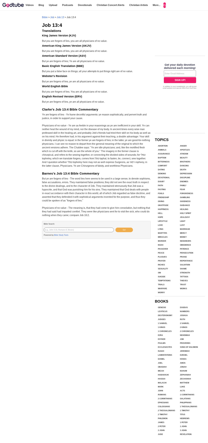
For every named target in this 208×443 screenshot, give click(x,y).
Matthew (184, 383)
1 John (183, 426)
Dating (161, 170)
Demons (162, 174)
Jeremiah (185, 351)
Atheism (184, 154)
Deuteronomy (165, 315)
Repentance (186, 261)
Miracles (162, 237)
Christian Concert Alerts (110, 5)
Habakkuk (163, 375)
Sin (159, 273)
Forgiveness (186, 193)
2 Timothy (162, 414)
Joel (160, 363)
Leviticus (162, 311)
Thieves (184, 281)
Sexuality (163, 269)
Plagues (162, 257)
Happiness (163, 209)
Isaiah (161, 351)
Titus (182, 414)
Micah (161, 371)
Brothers (185, 162)
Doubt (161, 181)
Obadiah (162, 367)
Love (160, 225)
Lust (182, 225)
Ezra (160, 335)
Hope (160, 217)
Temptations (164, 281)
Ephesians (163, 403)
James (161, 422)
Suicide (161, 277)
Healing (184, 209)
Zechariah (185, 379)
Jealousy (185, 217)
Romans (162, 395)
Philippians (185, 403)
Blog (41, 5)
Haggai (161, 379)
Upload (53, 5)
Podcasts (67, 5)
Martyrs (162, 233)
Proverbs (185, 343)
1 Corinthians (187, 395)
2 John (161, 430)
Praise (183, 257)
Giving (161, 201)
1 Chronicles (165, 331)
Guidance (185, 205)
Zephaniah (185, 375)
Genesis (162, 307)
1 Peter (184, 422)
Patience (184, 249)
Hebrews (184, 418)
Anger (183, 146)
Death (183, 170)
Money (183, 237)
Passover (163, 249)
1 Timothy (185, 410)
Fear (182, 189)
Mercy (183, 233)
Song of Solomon (189, 347)
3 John (183, 430)
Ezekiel (184, 355)
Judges (162, 319)
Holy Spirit (185, 213)
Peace (161, 253)
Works (183, 289)
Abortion (163, 146)
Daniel (161, 359)
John (160, 391)
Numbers (184, 311)
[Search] (164, 5)
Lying (160, 229)
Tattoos (184, 277)
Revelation (186, 434)
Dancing (184, 166)
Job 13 (60, 17)
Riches (161, 265)
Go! (124, 230)
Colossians (164, 406)
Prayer (162, 261)
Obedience (185, 245)
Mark (161, 387)
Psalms (162, 343)
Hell (160, 213)
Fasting (162, 189)
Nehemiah (185, 335)
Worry (161, 292)
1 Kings (161, 327)
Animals (162, 150)
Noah (160, 245)
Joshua (184, 315)
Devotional (164, 178)
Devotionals (85, 5)
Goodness (185, 201)
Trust (183, 285)
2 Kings (183, 327)
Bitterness (163, 162)
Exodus (184, 307)
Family (183, 185)
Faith (160, 185)
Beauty (184, 158)
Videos (30, 5)
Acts (182, 391)
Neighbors (185, 241)
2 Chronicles (187, 331)
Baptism (162, 158)
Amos (182, 363)
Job (52, 17)
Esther (161, 339)
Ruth (182, 319)
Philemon (162, 418)
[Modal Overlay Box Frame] (180, 76)
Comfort (162, 166)
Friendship (163, 197)
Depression (186, 174)
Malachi (162, 383)
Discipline (185, 178)
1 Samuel (162, 323)
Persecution (186, 253)
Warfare (162, 289)
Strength (185, 273)
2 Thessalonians (166, 410)
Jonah (183, 367)
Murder (162, 241)
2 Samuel (184, 323)
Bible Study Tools (61, 235)
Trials (161, 285)
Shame (183, 269)
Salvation (185, 265)
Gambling (185, 197)
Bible (45, 17)
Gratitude (163, 205)
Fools (161, 193)
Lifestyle (162, 221)
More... (156, 5)
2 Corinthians (165, 399)
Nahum (183, 371)
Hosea (183, 359)
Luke (182, 387)
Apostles (185, 150)
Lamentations (165, 355)
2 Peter (162, 426)
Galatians (185, 399)
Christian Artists (138, 5)
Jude (160, 434)
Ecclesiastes (165, 347)
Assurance (164, 154)
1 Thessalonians (188, 406)
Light (182, 221)
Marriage (185, 229)
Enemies (184, 181)
